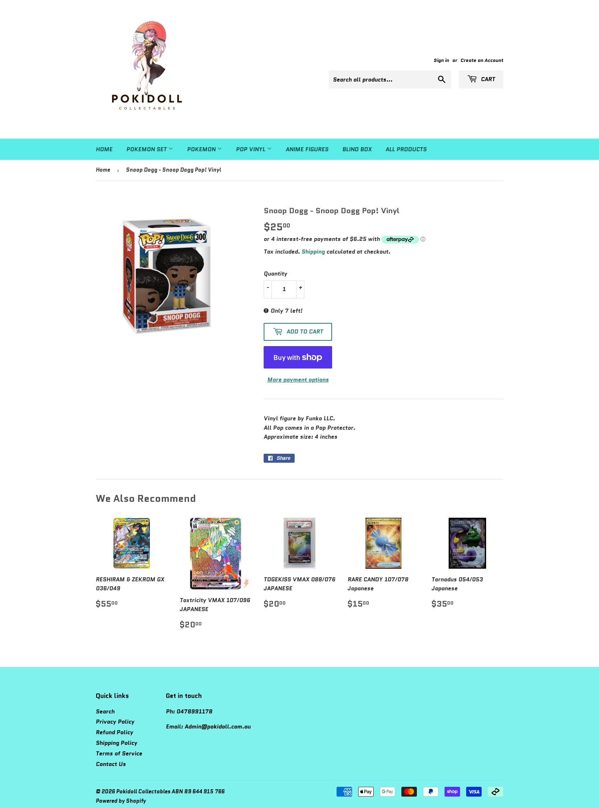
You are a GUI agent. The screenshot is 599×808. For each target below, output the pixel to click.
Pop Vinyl (251, 149)
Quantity (275, 273)
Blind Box (357, 149)
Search (105, 711)
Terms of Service (119, 753)
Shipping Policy (116, 743)
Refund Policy (114, 732)
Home (104, 149)
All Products (406, 149)
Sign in (441, 60)
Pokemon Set (147, 149)
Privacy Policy (115, 721)
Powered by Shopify (121, 801)
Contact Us (111, 764)
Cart (487, 79)
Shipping (313, 251)
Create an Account (481, 60)
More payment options (298, 379)
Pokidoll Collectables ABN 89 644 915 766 (170, 791)
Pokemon (202, 149)
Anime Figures (307, 149)
